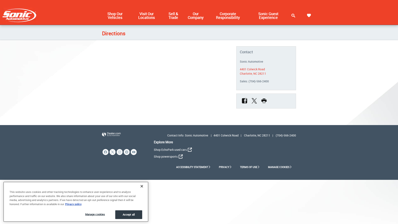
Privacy (224, 167)
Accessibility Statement (192, 167)
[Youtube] (134, 152)
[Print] (264, 101)
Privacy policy (73, 204)
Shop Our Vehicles (115, 15)
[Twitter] (254, 101)
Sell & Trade (173, 15)
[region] (75, 202)
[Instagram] (119, 152)
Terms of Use (248, 167)
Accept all (129, 214)
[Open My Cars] (308, 15)
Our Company (196, 15)
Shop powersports (166, 156)
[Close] (141, 186)
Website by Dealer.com (111, 134)
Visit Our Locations (146, 15)
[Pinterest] (127, 152)
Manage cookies (95, 214)
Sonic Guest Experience (268, 15)
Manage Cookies (278, 167)
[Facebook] (244, 101)
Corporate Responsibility (228, 15)
